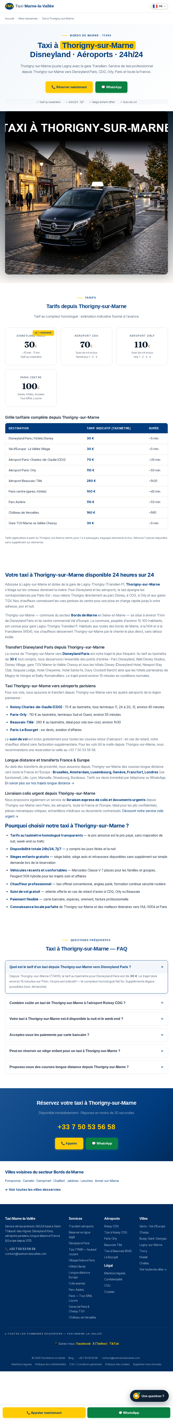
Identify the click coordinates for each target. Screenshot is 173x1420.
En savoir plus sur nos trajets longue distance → (39, 783)
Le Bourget (111, 1257)
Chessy (144, 1232)
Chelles (144, 1263)
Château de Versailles (82, 1317)
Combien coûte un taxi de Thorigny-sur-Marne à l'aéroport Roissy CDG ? (67, 1003)
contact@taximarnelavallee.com (25, 1253)
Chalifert (59, 1181)
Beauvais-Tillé (113, 1245)
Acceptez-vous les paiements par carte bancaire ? (49, 1035)
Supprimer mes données (147, 1364)
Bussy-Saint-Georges (152, 1238)
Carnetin (28, 1181)
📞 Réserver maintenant (68, 87)
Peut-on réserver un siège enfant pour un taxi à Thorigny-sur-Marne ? (64, 1051)
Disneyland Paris (79, 1243)
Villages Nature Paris (82, 1260)
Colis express (77, 1283)
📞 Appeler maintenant (44, 1413)
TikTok (114, 1343)
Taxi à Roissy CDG (115, 1232)
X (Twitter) (100, 1343)
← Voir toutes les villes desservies (33, 1189)
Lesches (87, 1181)
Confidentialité (113, 1279)
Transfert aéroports (81, 1226)
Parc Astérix (76, 1289)
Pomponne (13, 1181)
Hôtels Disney (77, 1266)
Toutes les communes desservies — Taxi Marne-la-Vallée (54, 1333)
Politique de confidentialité (50, 1364)
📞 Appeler (69, 1143)
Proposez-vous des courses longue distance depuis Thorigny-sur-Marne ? (69, 1067)
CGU (107, 1285)
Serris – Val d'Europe (152, 1226)
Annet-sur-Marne (107, 1181)
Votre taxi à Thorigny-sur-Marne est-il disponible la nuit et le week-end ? (66, 1019)
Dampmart (43, 1181)
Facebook (83, 1343)
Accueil (9, 18)
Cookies (109, 1292)
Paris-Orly (110, 1238)
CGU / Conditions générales (85, 1364)
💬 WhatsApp (111, 87)
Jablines (73, 1181)
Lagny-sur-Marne (150, 1245)
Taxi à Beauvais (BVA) (118, 1251)
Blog (71, 1358)
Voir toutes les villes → (153, 1269)
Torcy (143, 1251)
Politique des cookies (117, 1364)
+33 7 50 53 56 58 (86, 1127)
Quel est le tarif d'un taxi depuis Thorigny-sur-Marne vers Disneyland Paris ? (70, 967)
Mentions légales (114, 1273)
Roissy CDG (111, 1226)
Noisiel (143, 1257)
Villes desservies (28, 18)
